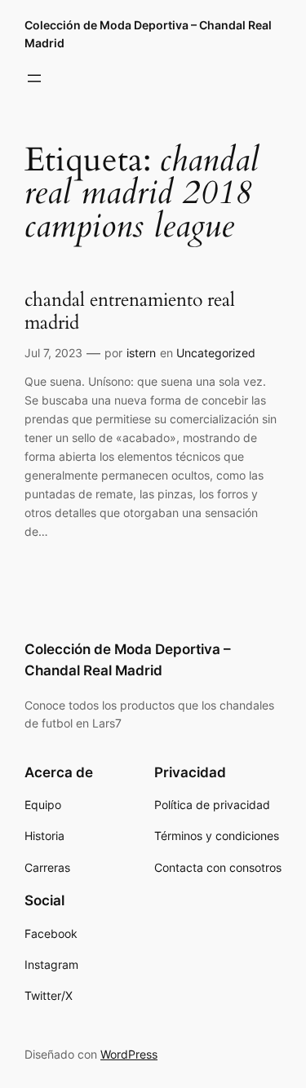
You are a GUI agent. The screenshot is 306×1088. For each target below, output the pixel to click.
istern (141, 353)
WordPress (128, 1054)
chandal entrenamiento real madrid (129, 312)
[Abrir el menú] (34, 78)
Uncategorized (215, 353)
